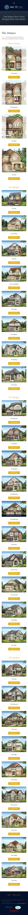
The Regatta (14, 469)
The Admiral (14, 359)
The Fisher (14, 544)
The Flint (14, 175)
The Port (14, 259)
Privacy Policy (17, 894)
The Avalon (14, 385)
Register (4, 37)
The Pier (14, 208)
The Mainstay (14, 418)
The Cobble (14, 855)
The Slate (14, 141)
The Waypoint (14, 494)
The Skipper (14, 334)
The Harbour (14, 233)
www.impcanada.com (21, 903)
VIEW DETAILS (14, 77)
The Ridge (14, 754)
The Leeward (14, 595)
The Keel (14, 679)
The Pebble (14, 73)
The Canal (14, 729)
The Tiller (14, 645)
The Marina (14, 443)
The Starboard (14, 704)
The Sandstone (14, 107)
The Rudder (14, 620)
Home (9, 894)
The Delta (14, 880)
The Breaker (14, 779)
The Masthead (14, 519)
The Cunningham (14, 284)
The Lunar (14, 830)
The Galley (14, 309)
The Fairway (14, 805)
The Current (14, 569)
